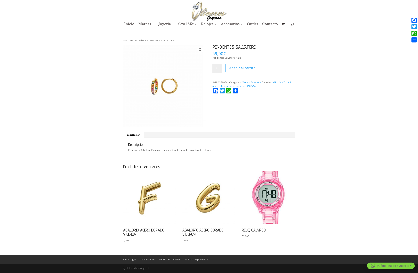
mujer (215, 86)
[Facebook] (414, 20)
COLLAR (286, 82)
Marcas (144, 24)
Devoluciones (147, 259)
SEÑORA (251, 86)
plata (222, 86)
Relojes (207, 24)
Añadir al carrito (242, 68)
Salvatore (143, 40)
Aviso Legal (129, 259)
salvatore (240, 86)
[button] (200, 50)
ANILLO (277, 82)
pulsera (230, 86)
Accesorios (230, 24)
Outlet (252, 24)
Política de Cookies (169, 259)
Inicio (129, 24)
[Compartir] (414, 40)
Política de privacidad (197, 259)
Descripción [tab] (133, 134)
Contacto (270, 24)
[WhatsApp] (414, 33)
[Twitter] (414, 27)
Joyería (165, 24)
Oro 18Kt (186, 24)
